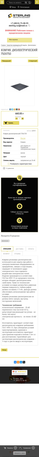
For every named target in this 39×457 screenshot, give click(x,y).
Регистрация (24, 7)
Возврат (6, 254)
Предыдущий (6, 61)
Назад (4, 350)
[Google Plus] (19, 109)
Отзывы (17, 254)
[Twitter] (13, 109)
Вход (14, 7)
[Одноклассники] (15, 109)
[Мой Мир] (17, 109)
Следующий (33, 61)
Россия (23, 138)
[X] (24, 362)
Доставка (19, 249)
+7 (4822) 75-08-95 (19, 23)
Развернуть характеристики (21, 164)
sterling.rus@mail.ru (18, 26)
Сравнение (27, 448)
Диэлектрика (5, 241)
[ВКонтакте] (10, 109)
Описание (7, 249)
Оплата (31, 249)
